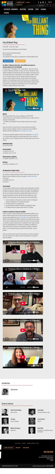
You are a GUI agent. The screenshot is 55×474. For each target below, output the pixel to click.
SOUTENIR (30, 9)
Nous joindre (17, 443)
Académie (43, 9)
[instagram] (43, 2)
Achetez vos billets (20, 2)
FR (51, 2)
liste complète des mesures (26, 131)
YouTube (33, 176)
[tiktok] (45, 2)
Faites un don (19, 5)
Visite (37, 9)
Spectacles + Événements (11, 9)
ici (8, 182)
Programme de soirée (20, 61)
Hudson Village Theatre (24, 217)
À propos (6, 13)
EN (49, 2)
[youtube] (41, 2)
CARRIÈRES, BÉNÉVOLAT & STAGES (33, 443)
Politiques (24, 443)
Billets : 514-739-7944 (8, 61)
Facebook (28, 176)
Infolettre (28, 2)
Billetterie (23, 9)
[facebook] (38, 2)
